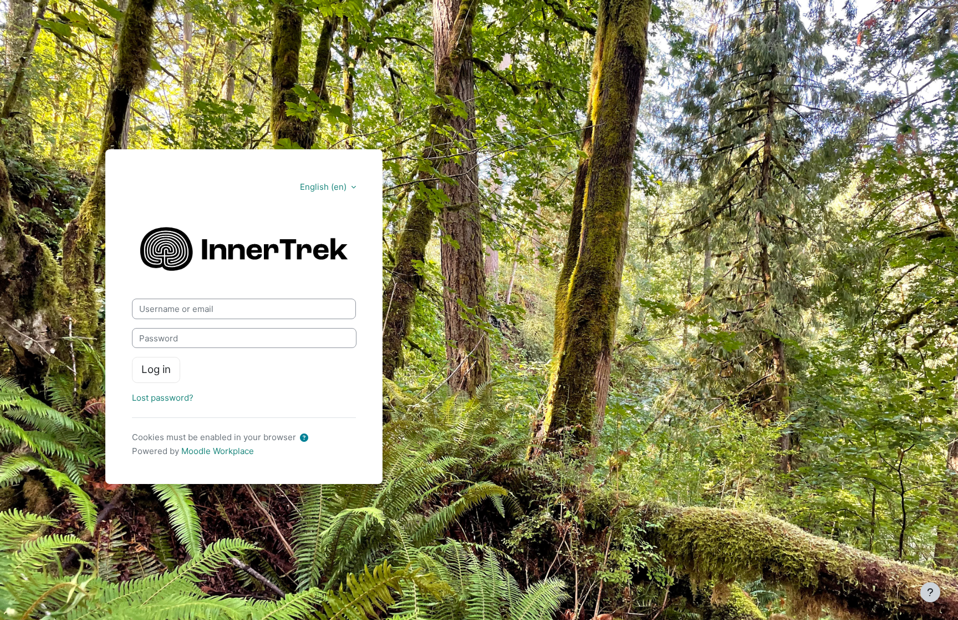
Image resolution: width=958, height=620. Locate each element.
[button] (306, 438)
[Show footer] (930, 592)
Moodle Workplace (217, 451)
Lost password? (162, 397)
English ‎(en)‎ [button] (324, 187)
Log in (156, 369)
